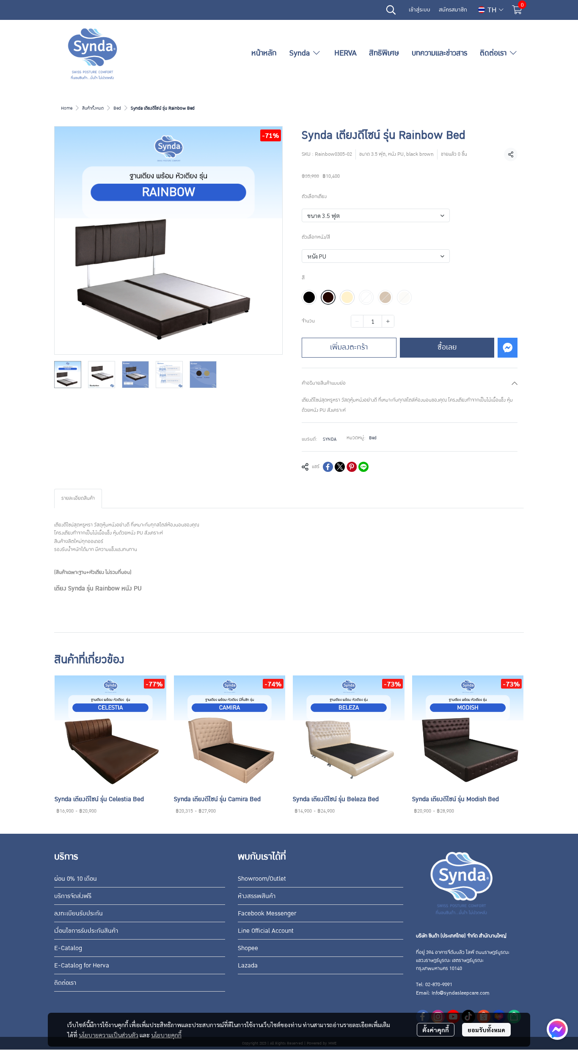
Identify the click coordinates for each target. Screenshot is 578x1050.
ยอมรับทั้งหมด (486, 1029)
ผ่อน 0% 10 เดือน (75, 879)
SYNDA (329, 439)
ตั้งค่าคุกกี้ (435, 1029)
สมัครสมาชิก (453, 9)
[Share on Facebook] (328, 467)
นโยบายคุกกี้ (166, 1035)
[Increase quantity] (388, 321)
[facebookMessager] (557, 1029)
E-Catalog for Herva (81, 965)
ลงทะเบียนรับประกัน (78, 913)
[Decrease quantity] (357, 321)
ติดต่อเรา (65, 983)
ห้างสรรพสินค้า (256, 896)
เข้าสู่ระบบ (419, 9)
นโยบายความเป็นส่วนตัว (108, 1035)
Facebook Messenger (267, 913)
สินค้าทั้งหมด (93, 108)
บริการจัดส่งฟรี (72, 896)
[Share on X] (340, 467)
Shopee (248, 948)
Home (66, 108)
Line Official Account (266, 931)
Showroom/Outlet (262, 879)
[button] (391, 10)
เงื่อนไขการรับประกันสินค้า (86, 931)
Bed (117, 108)
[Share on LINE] (363, 467)
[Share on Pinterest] (352, 467)
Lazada (248, 965)
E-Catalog (68, 948)
